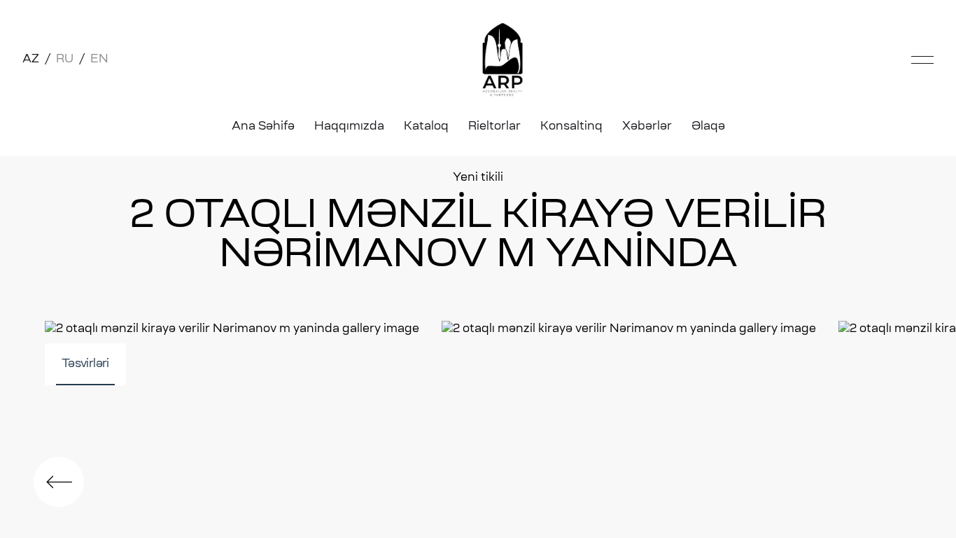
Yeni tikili (478, 178)
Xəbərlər (647, 126)
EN (99, 59)
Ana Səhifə (263, 126)
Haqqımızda (349, 126)
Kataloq (426, 126)
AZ (30, 59)
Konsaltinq (571, 126)
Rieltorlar (494, 126)
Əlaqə (708, 126)
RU (64, 59)
